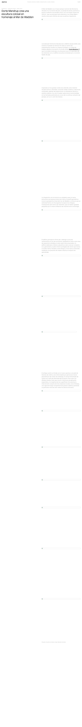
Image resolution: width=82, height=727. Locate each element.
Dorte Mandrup (73, 49)
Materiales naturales (62, 642)
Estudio (38, 2)
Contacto (53, 2)
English (79, 2)
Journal (48, 2)
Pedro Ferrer (19, 8)
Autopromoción (43, 2)
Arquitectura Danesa (50, 642)
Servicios (34, 2)
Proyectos (29, 2)
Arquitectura (4, 8)
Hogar (56, 642)
